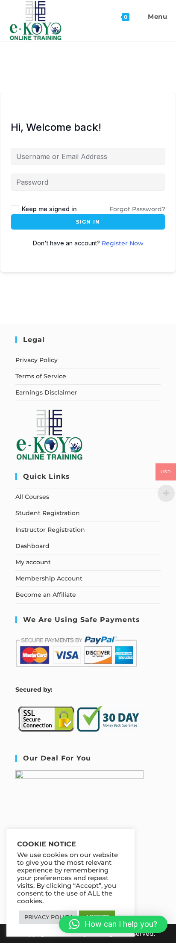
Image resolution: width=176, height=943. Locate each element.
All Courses (32, 497)
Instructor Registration (50, 529)
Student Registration (47, 513)
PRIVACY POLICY (48, 917)
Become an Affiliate (45, 594)
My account (33, 562)
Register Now (123, 243)
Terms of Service (40, 376)
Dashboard (32, 546)
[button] (113, 924)
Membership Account (48, 578)
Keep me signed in (49, 208)
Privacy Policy (36, 360)
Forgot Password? (137, 209)
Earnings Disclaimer (46, 392)
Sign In (88, 221)
